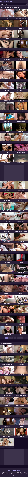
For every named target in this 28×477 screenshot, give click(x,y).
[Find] (26, 4)
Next (21, 338)
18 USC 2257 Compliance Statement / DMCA (12, 472)
